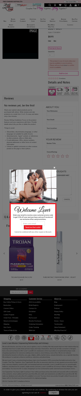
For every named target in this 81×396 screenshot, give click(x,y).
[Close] (54, 167)
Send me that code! (33, 227)
